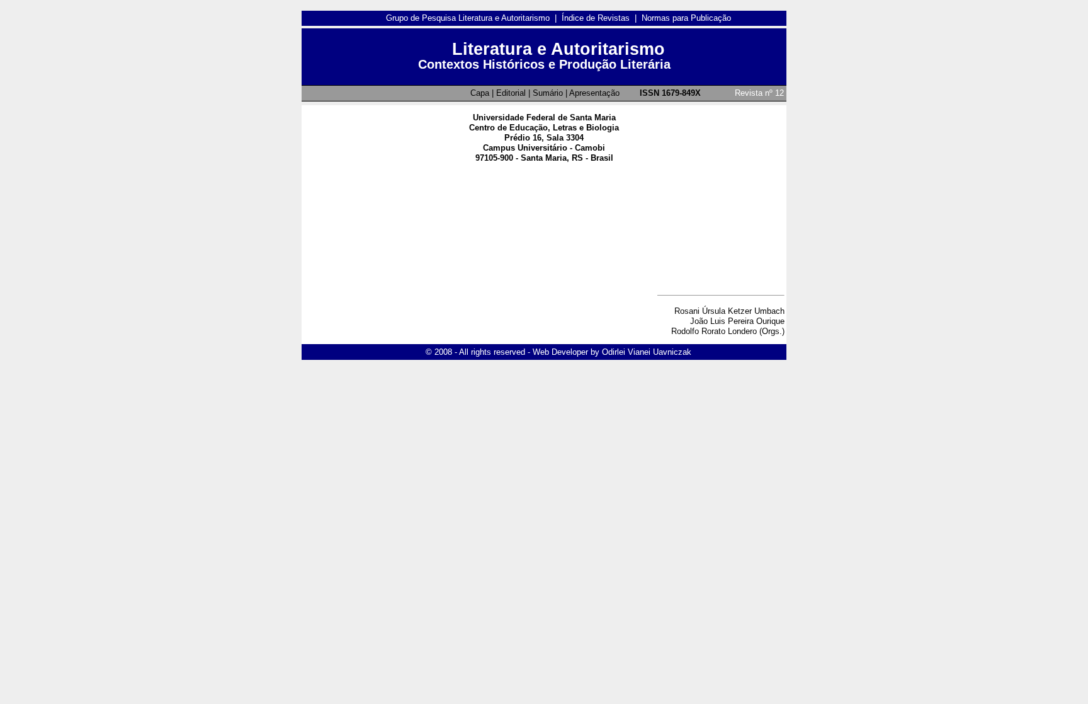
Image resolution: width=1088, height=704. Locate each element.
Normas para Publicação (686, 18)
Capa (479, 93)
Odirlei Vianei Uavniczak (646, 352)
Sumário (548, 93)
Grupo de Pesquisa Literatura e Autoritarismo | (474, 18)
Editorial (511, 93)
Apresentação (594, 93)
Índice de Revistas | (602, 18)
